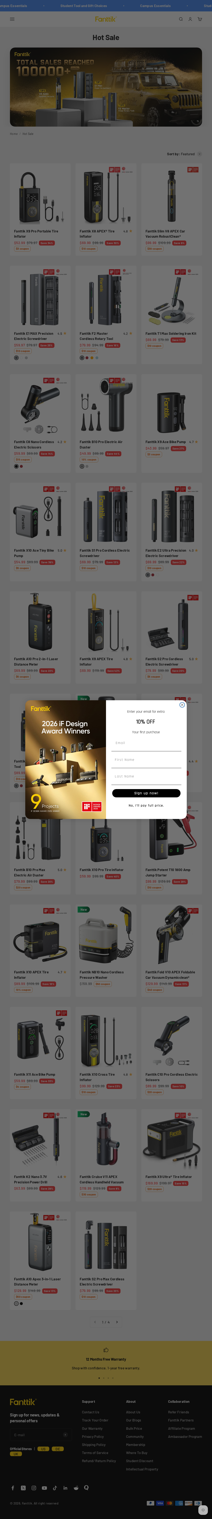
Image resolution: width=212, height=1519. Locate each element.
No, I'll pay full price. (146, 805)
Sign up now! (146, 793)
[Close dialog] (182, 704)
